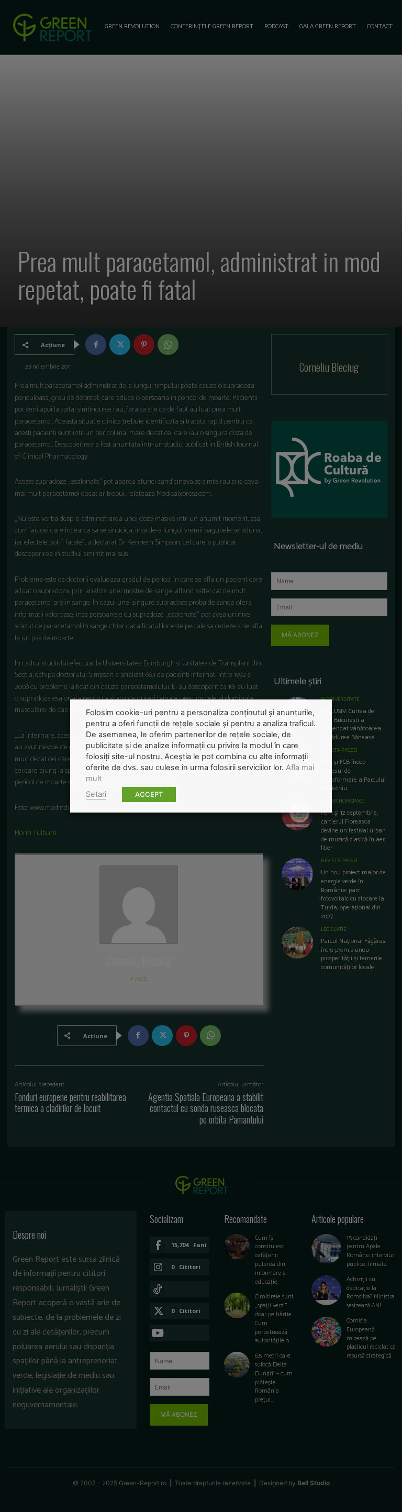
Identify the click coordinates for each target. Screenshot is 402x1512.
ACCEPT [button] (149, 794)
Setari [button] (96, 794)
